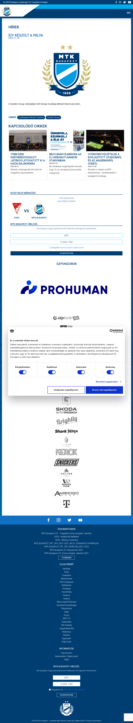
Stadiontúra (66, 608)
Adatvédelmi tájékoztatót (73, 248)
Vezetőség (66, 592)
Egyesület (66, 638)
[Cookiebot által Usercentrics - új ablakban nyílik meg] (111, 331)
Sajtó (66, 612)
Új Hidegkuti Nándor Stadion (31, 117)
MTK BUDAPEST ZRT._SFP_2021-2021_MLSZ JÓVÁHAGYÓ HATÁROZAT (66, 543)
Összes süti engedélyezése (104, 390)
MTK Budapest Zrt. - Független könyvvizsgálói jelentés (66, 533)
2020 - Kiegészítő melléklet (66, 536)
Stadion (66, 635)
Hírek (66, 572)
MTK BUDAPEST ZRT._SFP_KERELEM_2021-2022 (66, 546)
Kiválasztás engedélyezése (66, 390)
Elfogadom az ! (67, 248)
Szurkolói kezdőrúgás (67, 605)
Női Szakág (66, 625)
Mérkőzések (66, 578)
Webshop (66, 632)
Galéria (66, 598)
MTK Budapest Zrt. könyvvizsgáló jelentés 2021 (66, 553)
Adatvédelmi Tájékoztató (66, 656)
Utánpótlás (66, 622)
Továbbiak (66, 558)
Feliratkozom (66, 253)
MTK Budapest (66, 582)
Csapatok (66, 575)
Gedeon (66, 595)
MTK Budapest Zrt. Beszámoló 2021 (66, 550)
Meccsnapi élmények (66, 602)
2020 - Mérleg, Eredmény (66, 540)
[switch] (52, 372)
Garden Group (53, 117)
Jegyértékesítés (66, 628)
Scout (66, 615)
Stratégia (66, 588)
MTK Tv (66, 618)
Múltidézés (66, 585)
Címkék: (12, 117)
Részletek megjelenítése (107, 382)
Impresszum (66, 653)
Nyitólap (66, 568)
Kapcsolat (66, 641)
